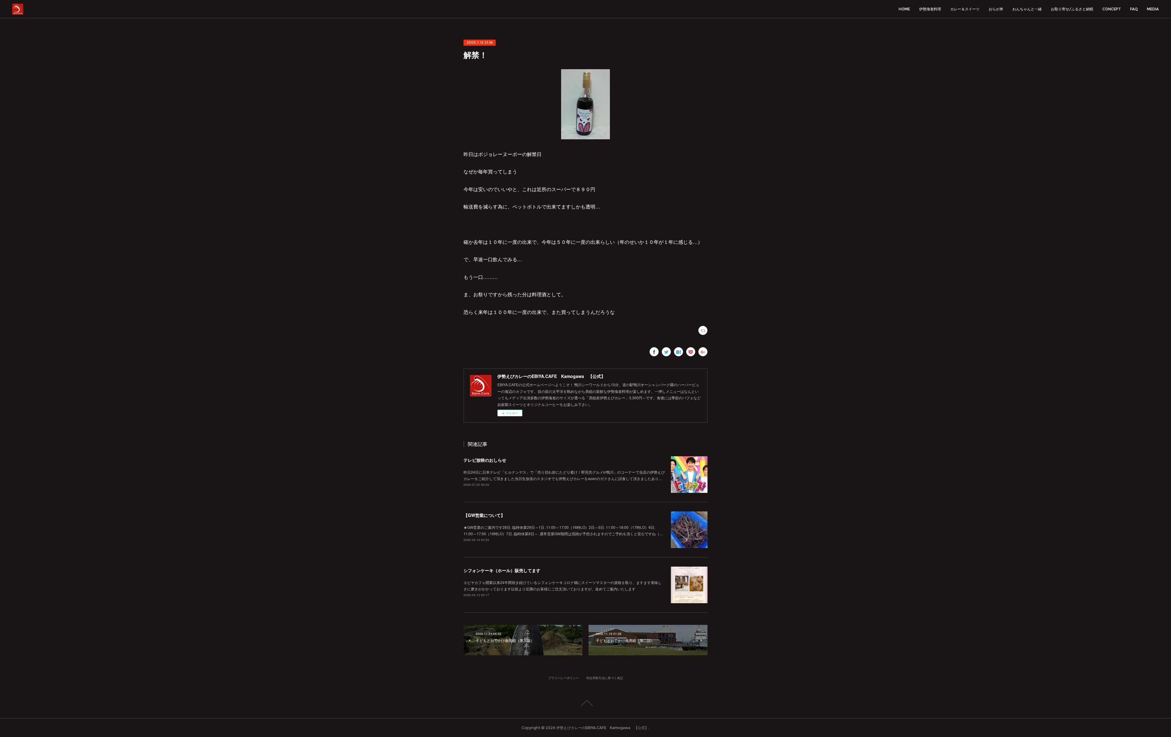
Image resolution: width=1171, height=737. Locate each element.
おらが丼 (996, 9)
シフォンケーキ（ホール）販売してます (502, 570)
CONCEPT (1111, 9)
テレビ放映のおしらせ (485, 460)
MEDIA (1153, 9)
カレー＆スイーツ (964, 9)
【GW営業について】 (484, 515)
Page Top (585, 703)
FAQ (1134, 9)
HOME (904, 9)
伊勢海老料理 (930, 9)
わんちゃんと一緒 (1027, 9)
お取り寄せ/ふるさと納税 (1072, 9)
